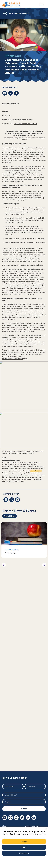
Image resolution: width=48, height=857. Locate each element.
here (42, 239)
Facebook (39, 479)
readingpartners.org (37, 198)
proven (27, 471)
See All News (9, 516)
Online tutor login (32, 826)
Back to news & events (19, 13)
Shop (4, 826)
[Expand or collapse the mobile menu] (41, 4)
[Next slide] (44, 565)
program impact (14, 479)
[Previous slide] (4, 565)
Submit (24, 808)
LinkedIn (5, 481)
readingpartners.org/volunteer (12, 358)
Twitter (11, 481)
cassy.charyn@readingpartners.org (25, 123)
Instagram (20, 481)
